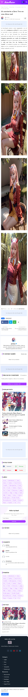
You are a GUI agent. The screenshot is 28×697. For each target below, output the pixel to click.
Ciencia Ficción (17, 483)
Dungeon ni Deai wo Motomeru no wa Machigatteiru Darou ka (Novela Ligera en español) (17, 434)
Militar (4, 495)
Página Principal (4, 7)
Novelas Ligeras (6, 497)
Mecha (20, 492)
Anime (18, 480)
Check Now (3, 691)
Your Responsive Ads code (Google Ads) (14, 24)
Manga (15, 492)
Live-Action (5, 492)
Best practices (7, 674)
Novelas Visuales (15, 497)
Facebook (6, 322)
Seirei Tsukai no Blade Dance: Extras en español (16, 420)
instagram (9, 470)
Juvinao (13, 344)
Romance (20, 500)
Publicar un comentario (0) (14, 384)
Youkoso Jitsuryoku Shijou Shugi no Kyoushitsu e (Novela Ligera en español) (13, 414)
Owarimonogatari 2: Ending (15, 426)
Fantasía (14, 488)
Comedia (5, 485)
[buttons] (8, 651)
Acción (4, 480)
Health (5, 659)
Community (6, 677)
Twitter (10, 322)
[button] (23, 2)
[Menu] (2, 2)
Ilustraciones (11, 7)
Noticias (20, 495)
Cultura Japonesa (12, 485)
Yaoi (15, 502)
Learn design (6, 681)
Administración (11, 480)
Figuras (19, 488)
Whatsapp (14, 322)
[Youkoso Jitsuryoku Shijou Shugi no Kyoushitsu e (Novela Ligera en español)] (14, 401)
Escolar (9, 488)
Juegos (21, 490)
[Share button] (18, 322)
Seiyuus (4, 502)
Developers (6, 679)
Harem (8, 490)
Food (5, 664)
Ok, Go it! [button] (5, 694)
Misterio (9, 495)
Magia (11, 492)
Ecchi (4, 488)
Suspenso (10, 502)
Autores (4, 483)
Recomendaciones (7, 500)
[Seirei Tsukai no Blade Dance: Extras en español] (5, 421)
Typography (6, 667)
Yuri (19, 502)
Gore (4, 490)
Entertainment (7, 669)
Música (14, 495)
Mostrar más (24, 354)
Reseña (14, 500)
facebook (9, 466)
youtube (21, 470)
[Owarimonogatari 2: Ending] (5, 427)
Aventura (10, 483)
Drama (19, 485)
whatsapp (21, 466)
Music (5, 662)
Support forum (7, 684)
